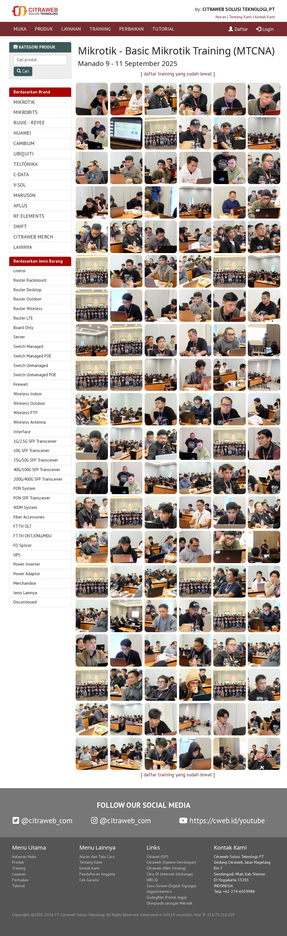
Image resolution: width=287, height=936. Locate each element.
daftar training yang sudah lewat (178, 73)
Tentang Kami (240, 16)
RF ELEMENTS (28, 216)
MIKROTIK (24, 102)
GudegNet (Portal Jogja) (167, 897)
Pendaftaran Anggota (97, 874)
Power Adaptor (26, 573)
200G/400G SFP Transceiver (38, 479)
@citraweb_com (46, 820)
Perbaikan (20, 879)
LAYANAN (71, 29)
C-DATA (21, 174)
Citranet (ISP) (157, 856)
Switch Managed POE (32, 356)
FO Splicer (22, 545)
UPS (16, 555)
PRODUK (44, 29)
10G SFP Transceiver (31, 450)
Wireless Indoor (27, 393)
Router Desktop (27, 289)
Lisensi (19, 270)
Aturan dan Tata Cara (96, 856)
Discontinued (25, 602)
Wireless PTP (25, 412)
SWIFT (20, 226)
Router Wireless (27, 308)
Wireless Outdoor (29, 403)
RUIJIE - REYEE (29, 122)
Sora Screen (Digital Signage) (171, 885)
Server (19, 336)
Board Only (23, 327)
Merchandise (24, 583)
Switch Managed (28, 346)
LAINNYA (22, 247)
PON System (24, 488)
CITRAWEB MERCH (33, 236)
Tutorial (18, 885)
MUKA (19, 29)
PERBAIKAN (131, 29)
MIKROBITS (25, 112)
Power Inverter (26, 564)
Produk (18, 862)
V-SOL (19, 185)
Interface (22, 431)
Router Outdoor (27, 299)
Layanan (19, 874)
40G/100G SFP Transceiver (36, 469)
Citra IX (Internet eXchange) (170, 874)
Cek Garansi (89, 879)
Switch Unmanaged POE (34, 374)
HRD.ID (152, 879)
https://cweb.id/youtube (226, 820)
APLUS (20, 205)
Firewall (20, 384)
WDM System (25, 507)
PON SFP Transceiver (31, 498)
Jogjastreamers (159, 891)
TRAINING (100, 29)
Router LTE (23, 318)
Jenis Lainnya (25, 592)
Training (19, 868)
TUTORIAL (163, 29)
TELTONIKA (25, 164)
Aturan (220, 16)
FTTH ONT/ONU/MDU (32, 535)
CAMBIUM (23, 143)
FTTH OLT (22, 526)
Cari (25, 71)
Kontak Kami (265, 16)
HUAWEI (22, 133)
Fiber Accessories (29, 517)
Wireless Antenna (29, 422)
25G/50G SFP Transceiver (35, 460)
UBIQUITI (23, 153)
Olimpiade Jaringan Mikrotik (169, 903)
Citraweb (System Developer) (171, 862)
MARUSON (24, 195)
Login (267, 29)
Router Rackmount (30, 280)
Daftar (240, 29)
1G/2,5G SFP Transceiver (35, 441)
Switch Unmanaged (30, 365)
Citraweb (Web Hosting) (166, 868)
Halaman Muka (24, 856)
